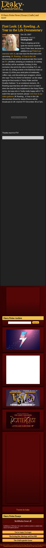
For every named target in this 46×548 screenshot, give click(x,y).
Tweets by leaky (22, 510)
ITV (5, 62)
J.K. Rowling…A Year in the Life (23, 56)
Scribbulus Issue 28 (23, 521)
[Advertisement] (23, 269)
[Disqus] (23, 169)
